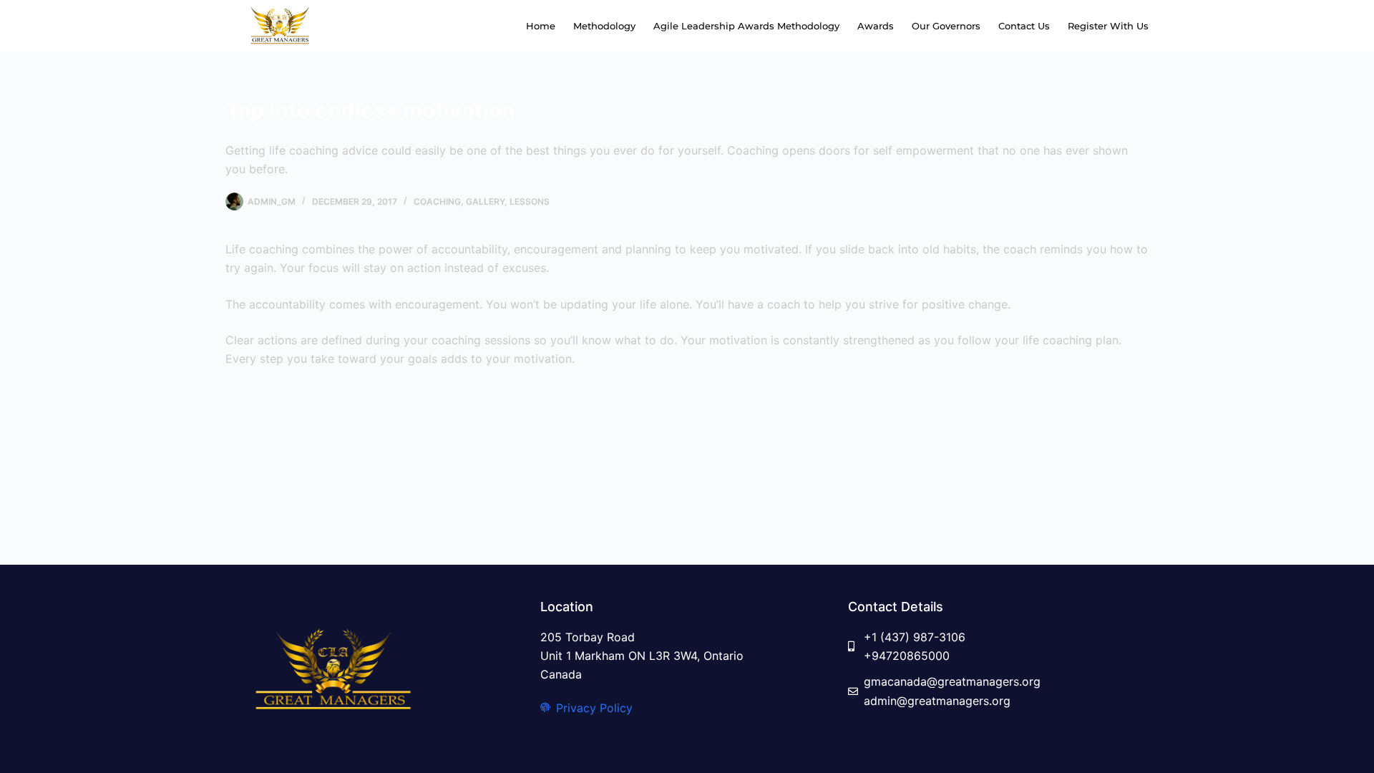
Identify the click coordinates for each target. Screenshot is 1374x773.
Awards (875, 25)
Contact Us (1024, 25)
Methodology (604, 25)
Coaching (437, 201)
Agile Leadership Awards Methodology (746, 25)
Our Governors (946, 25)
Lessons (530, 201)
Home (540, 25)
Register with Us (1108, 25)
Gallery (485, 201)
